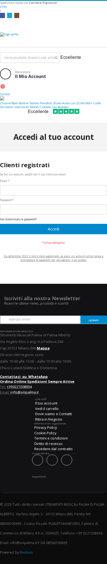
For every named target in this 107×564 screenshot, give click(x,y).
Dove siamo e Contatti (53, 413)
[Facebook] (2, 15)
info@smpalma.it (24, 392)
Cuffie (97, 103)
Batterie (24, 103)
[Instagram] (16, 15)
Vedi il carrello (47, 408)
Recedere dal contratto (53, 448)
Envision (26, 552)
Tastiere (34, 103)
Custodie (45, 107)
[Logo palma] (53, 38)
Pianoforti (46, 103)
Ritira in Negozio (48, 419)
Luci (73, 103)
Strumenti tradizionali (14, 107)
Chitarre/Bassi (9, 103)
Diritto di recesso (48, 443)
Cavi (54, 107)
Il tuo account (46, 403)
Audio (66, 103)
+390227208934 (19, 386)
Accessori (63, 107)
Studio (57, 103)
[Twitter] (9, 15)
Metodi (34, 107)
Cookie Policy (45, 432)
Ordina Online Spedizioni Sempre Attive (37, 381)
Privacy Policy (45, 427)
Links (3, 6)
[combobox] (30, 58)
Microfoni (86, 103)
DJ (78, 103)
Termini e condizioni (51, 438)
